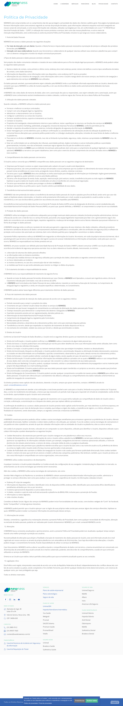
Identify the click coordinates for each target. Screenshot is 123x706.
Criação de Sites (115, 702)
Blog (94, 4)
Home (56, 4)
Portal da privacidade (45, 703)
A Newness (65, 4)
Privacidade (103, 4)
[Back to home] (16, 4)
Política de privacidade (31, 703)
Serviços (75, 4)
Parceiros (85, 4)
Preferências (79, 701)
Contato (114, 4)
